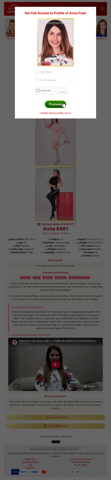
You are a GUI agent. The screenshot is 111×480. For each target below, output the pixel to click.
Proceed (55, 104)
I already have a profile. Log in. (55, 112)
